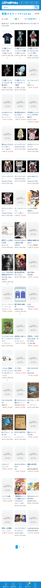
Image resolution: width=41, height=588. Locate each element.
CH (32, 2)
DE (37, 2)
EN (27, 2)
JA (21, 2)
